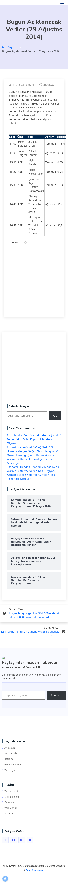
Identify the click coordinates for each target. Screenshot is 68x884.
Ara (55, 415)
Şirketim (9, 813)
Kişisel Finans (11, 797)
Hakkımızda (10, 753)
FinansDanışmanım (35, 870)
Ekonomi (9, 802)
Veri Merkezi (11, 808)
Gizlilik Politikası (13, 764)
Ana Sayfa (9, 748)
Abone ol (56, 695)
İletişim (8, 759)
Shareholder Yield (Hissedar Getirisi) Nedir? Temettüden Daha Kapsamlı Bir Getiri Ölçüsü (34, 439)
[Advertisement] (34, 278)
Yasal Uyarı (10, 770)
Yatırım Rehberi (13, 791)
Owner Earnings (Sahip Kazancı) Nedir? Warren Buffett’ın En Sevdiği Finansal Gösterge (31, 459)
